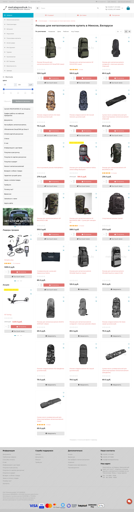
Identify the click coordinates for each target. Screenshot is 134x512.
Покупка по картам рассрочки (15, 157)
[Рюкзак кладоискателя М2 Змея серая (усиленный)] (116, 307)
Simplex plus (8, 260)
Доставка (83, 15)
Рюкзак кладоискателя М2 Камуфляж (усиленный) (50, 369)
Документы (8, 120)
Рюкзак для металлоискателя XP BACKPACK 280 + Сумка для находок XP (83, 220)
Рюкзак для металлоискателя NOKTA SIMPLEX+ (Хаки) (50, 323)
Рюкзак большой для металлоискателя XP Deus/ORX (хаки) (50, 63)
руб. (112, 1)
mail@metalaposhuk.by (111, 459)
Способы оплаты (9, 459)
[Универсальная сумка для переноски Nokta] (51, 257)
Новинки (71, 462)
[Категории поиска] (37, 8)
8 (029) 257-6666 (114, 9)
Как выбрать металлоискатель (15, 125)
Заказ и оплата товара (12, 180)
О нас (6, 143)
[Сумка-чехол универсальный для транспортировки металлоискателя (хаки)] (51, 403)
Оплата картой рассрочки (13, 134)
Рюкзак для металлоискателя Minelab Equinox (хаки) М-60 (113, 272)
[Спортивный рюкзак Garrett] (116, 204)
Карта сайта (8, 203)
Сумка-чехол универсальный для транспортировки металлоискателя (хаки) (50, 419)
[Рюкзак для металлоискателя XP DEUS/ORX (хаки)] (83, 48)
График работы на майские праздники (14, 114)
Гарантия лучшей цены (12, 175)
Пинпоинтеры (11, 24)
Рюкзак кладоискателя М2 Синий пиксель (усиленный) (82, 116)
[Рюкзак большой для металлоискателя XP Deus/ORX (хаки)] (51, 48)
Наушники (10, 33)
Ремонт (38, 459)
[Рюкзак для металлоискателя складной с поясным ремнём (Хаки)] (83, 307)
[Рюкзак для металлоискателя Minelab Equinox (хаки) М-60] (116, 257)
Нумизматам (11, 57)
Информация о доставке (13, 148)
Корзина (11, 1)
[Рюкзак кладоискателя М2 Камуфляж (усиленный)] (51, 354)
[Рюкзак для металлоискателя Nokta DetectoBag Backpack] (83, 153)
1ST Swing (7, 315)
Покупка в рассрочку (12, 152)
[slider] (4, 89)
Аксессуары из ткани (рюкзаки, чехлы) (62, 21)
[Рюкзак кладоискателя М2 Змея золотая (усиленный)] (51, 100)
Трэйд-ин (7, 185)
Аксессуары (11, 43)
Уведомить (83, 289)
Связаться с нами (35, 1)
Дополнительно (75, 451)
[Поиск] (98, 8)
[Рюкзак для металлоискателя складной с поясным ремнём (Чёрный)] (116, 48)
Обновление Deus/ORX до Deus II (16, 129)
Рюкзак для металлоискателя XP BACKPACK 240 (114, 168)
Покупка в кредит (10, 162)
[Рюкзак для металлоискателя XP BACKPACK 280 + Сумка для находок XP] (83, 204)
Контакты (6, 483)
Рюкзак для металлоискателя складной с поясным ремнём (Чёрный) (113, 64)
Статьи (6, 138)
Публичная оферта (9, 457)
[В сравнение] (31, 239)
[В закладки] (31, 235)
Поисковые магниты (14, 38)
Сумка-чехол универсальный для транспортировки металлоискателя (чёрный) (115, 117)
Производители (73, 467)
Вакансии (7, 194)
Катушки (10, 29)
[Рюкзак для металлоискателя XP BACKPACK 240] (116, 153)
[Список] (129, 31)
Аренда (9, 70)
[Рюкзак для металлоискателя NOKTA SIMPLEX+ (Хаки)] (51, 307)
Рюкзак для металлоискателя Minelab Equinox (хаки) (80, 272)
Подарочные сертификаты (77, 465)
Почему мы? (8, 189)
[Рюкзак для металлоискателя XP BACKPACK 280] (51, 204)
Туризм (9, 52)
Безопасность (11, 66)
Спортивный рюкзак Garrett (112, 218)
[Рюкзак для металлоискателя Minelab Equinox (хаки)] (83, 257)
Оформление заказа (22, 1)
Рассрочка (116, 15)
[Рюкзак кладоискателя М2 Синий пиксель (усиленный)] (83, 100)
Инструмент (11, 47)
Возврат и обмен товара (13, 171)
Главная (5, 1)
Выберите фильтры (23, 101)
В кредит (51, 15)
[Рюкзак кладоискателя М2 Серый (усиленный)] (83, 354)
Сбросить (7, 101)
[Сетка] (126, 31)
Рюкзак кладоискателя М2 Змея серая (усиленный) (113, 323)
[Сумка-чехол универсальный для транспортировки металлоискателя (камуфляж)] (116, 354)
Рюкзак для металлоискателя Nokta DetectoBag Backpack (83, 168)
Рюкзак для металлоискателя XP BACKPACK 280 (49, 219)
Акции (70, 454)
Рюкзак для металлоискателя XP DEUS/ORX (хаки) (81, 63)
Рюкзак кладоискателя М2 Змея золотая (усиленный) (48, 116)
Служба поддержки (44, 451)
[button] (15, 226)
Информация (9, 451)
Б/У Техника (11, 61)
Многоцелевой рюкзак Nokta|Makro (50, 167)
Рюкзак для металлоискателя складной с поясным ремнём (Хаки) (83, 323)
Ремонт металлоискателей (14, 166)
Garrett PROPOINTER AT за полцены (17, 109)
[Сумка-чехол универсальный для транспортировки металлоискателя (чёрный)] (116, 100)
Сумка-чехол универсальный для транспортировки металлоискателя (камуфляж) (115, 370)
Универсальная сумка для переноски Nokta (46, 272)
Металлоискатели (13, 20)
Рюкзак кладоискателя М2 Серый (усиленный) (82, 369)
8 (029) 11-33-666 (114, 7)
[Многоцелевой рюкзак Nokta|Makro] (51, 153)
